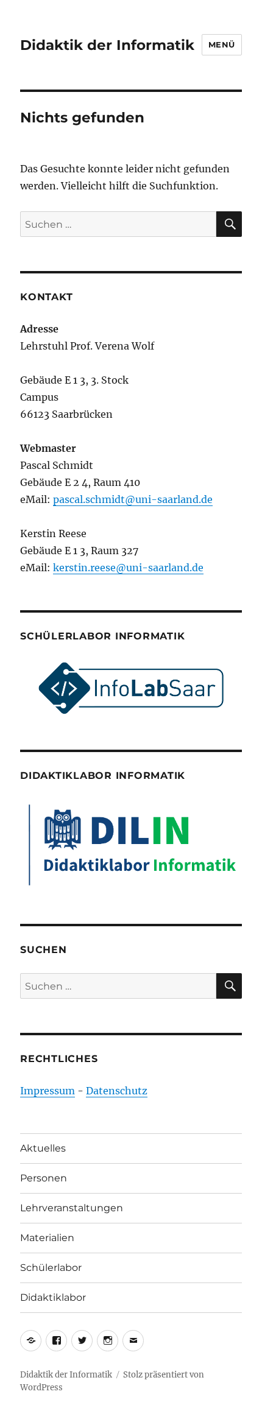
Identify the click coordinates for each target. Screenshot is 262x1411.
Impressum (47, 1091)
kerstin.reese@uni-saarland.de (128, 567)
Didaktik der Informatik (107, 45)
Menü (221, 44)
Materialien (47, 1238)
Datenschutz (116, 1091)
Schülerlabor (51, 1267)
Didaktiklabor (53, 1297)
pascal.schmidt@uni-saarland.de (133, 499)
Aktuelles (43, 1148)
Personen (43, 1178)
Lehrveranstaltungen (71, 1208)
